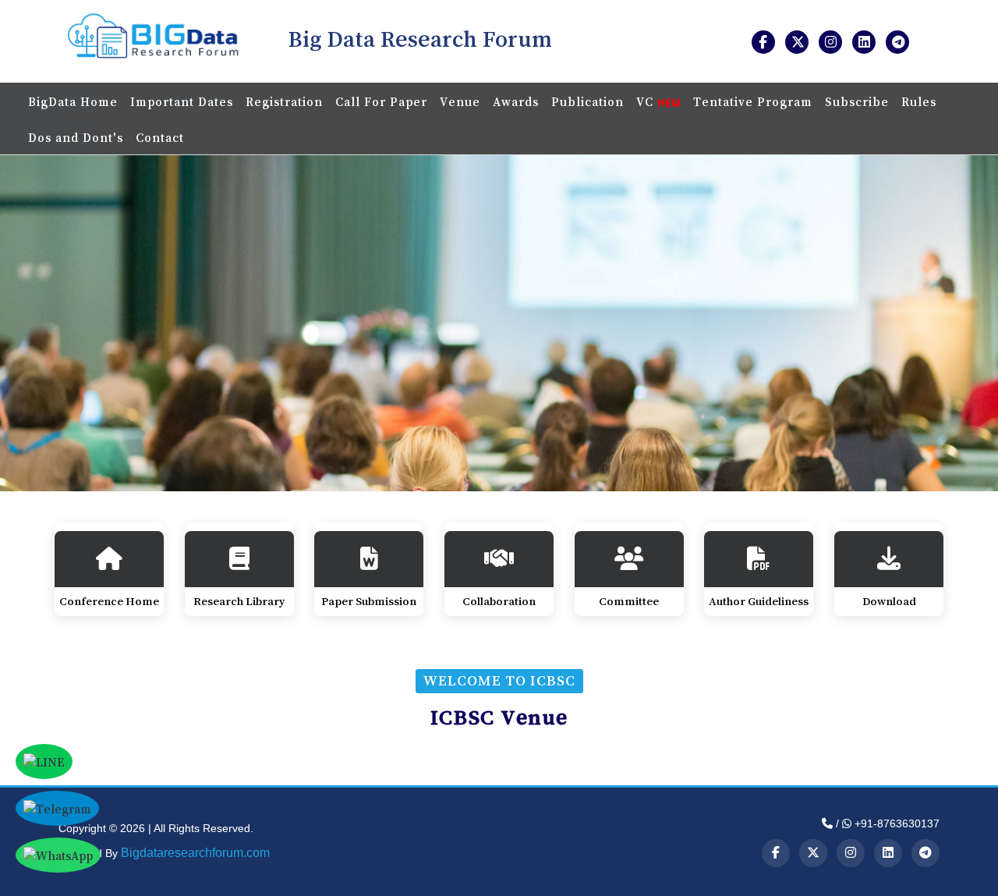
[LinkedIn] (888, 853)
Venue (460, 101)
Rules (918, 101)
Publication (587, 101)
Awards (516, 101)
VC (646, 101)
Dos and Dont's (75, 137)
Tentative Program (752, 101)
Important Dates (181, 101)
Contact (160, 137)
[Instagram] (851, 853)
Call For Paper (381, 101)
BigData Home (73, 101)
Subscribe (857, 101)
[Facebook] (776, 853)
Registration (284, 101)
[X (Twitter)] (813, 853)
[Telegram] (925, 853)
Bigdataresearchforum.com (195, 852)
